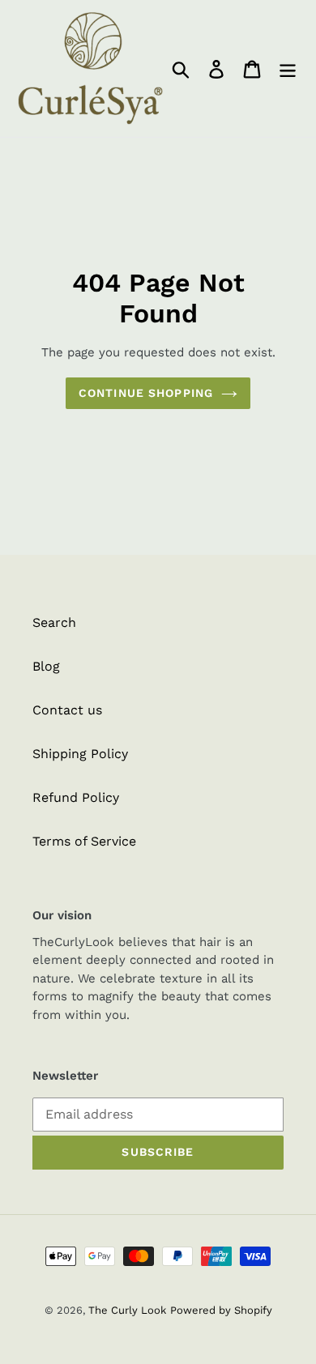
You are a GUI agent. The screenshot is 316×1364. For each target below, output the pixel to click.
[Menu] (287, 68)
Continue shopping (146, 392)
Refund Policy (75, 797)
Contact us (67, 710)
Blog (46, 666)
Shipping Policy (80, 753)
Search (54, 622)
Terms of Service (84, 841)
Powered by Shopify (221, 1310)
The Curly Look (127, 1310)
